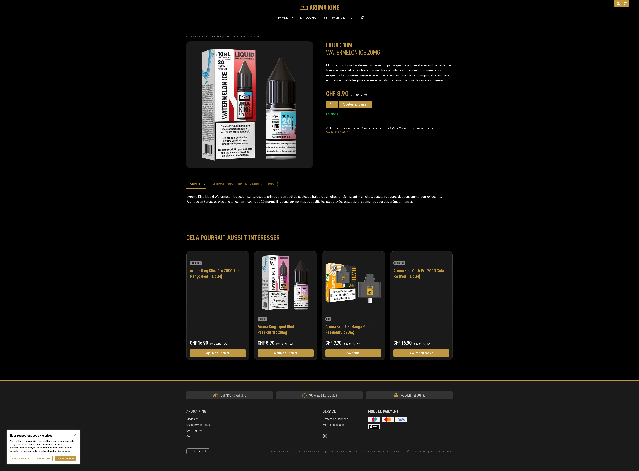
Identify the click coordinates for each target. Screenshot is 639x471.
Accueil (187, 36)
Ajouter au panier (355, 104)
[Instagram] (325, 436)
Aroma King (196, 411)
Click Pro (196, 263)
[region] (43, 447)
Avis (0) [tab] (272, 184)
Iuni (328, 319)
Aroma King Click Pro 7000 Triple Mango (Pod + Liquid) (216, 273)
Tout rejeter (43, 458)
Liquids (204, 36)
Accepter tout (65, 458)
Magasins (308, 18)
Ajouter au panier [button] (217, 353)
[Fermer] (75, 435)
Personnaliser (20, 458)
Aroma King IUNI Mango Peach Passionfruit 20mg (348, 329)
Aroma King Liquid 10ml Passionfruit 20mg (276, 329)
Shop (195, 36)
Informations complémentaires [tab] (236, 184)
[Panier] (625, 3)
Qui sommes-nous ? (339, 18)
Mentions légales (334, 425)
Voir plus (353, 353)
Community (284, 18)
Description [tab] (196, 184)
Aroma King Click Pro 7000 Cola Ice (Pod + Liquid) (418, 273)
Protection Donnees (335, 419)
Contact (191, 436)
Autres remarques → (337, 131)
